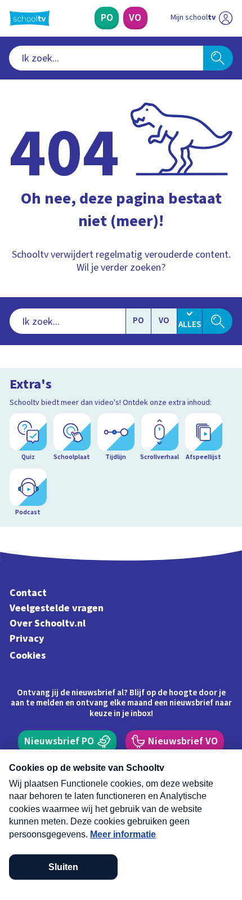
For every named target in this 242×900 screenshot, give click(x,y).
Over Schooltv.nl (48, 623)
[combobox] (106, 58)
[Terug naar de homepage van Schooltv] (30, 18)
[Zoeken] (218, 58)
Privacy (27, 639)
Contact (28, 593)
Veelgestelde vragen (57, 608)
